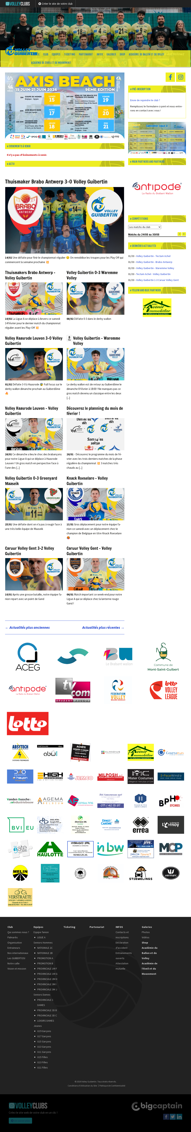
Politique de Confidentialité (112, 1086)
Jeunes (38, 1026)
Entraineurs (13, 947)
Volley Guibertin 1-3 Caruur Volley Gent (157, 280)
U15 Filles (42, 1057)
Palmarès (12, 937)
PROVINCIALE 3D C (47, 1015)
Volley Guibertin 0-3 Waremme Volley (92, 275)
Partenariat (86, 54)
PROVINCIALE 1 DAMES (45, 1002)
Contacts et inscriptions (122, 934)
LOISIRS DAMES (45, 1020)
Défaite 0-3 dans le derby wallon (89, 319)
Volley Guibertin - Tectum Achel (153, 256)
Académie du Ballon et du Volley (146, 54)
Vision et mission (16, 968)
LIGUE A (41, 937)
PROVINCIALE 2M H (47, 979)
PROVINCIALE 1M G (47, 973)
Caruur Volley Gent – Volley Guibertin (89, 550)
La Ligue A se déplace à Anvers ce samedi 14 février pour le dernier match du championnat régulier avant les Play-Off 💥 (33, 323)
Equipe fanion (41, 932)
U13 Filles (42, 1062)
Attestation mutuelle (122, 966)
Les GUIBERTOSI (16, 958)
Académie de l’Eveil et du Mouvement (51, 62)
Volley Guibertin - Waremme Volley (155, 268)
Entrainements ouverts (124, 955)
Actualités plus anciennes (27, 627)
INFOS (100, 54)
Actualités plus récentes (103, 627)
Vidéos (145, 937)
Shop (122, 54)
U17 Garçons (44, 1036)
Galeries (111, 54)
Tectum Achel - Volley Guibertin (153, 274)
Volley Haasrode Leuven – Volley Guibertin (31, 410)
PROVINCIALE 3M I (46, 984)
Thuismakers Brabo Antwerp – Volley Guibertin (30, 275)
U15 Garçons (44, 1041)
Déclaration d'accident (122, 945)
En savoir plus (22, 1120)
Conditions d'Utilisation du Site (82, 1086)
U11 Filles (42, 1067)
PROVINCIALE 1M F (47, 968)
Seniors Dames (42, 994)
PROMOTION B (45, 963)
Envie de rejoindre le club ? (145, 100)
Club (45, 54)
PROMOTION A (45, 958)
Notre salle (13, 963)
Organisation (14, 942)
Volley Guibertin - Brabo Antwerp (154, 262)
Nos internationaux (17, 953)
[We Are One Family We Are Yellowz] (95, 28)
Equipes (56, 54)
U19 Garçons (44, 1031)
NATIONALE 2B (45, 953)
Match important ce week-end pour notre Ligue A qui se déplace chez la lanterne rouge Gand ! (94, 599)
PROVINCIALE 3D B (47, 1010)
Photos (146, 932)
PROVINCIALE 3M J (47, 989)
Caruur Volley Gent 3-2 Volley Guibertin (29, 550)
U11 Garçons (44, 1052)
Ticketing (69, 54)
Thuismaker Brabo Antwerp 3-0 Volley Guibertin (56, 181)
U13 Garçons (44, 1046)
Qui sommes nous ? (18, 932)
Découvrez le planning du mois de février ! (95, 410)
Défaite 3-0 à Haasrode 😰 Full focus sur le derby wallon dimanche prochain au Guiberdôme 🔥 (33, 389)
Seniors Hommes (43, 942)
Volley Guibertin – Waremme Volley (96, 340)
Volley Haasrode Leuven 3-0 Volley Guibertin (33, 340)
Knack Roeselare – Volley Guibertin (87, 480)
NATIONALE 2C (45, 947)
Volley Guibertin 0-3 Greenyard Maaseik (31, 480)
